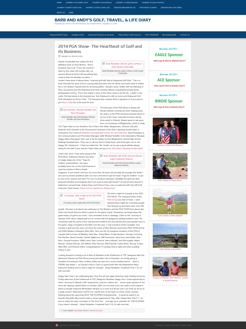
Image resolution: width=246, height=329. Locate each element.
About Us (61, 12)
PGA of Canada (114, 200)
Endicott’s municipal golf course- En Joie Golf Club (104, 133)
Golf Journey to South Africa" (170, 180)
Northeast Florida (148, 7)
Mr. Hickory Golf (169, 35)
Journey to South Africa (153, 2)
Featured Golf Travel (58, 35)
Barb (71, 12)
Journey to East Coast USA (98, 7)
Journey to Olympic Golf (77, 2)
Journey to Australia (101, 2)
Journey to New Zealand (127, 2)
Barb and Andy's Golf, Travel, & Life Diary (103, 19)
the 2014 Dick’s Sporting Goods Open (125, 148)
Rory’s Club (67, 102)
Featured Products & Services (101, 35)
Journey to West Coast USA (69, 7)
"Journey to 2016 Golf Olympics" (170, 145)
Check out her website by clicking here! (97, 188)
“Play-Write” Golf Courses (129, 35)
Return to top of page (70, 325)
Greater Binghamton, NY (124, 7)
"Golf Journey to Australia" (170, 249)
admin (80, 56)
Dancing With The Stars (171, 7)
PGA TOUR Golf (151, 35)
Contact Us (185, 35)
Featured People (81, 310)
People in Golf (78, 35)
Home (59, 2)
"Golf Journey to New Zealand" (170, 216)
